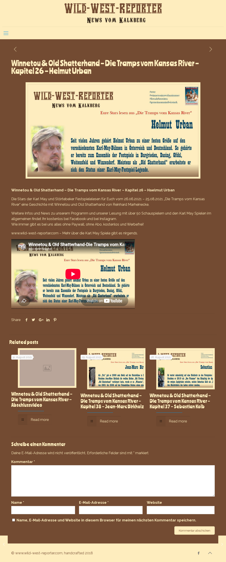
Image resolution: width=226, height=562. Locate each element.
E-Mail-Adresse (94, 502)
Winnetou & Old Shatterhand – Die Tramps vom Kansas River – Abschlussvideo (41, 399)
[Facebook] (198, 553)
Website (154, 502)
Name (17, 502)
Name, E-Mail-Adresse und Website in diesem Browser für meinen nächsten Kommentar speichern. (106, 520)
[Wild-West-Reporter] (113, 13)
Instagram (108, 219)
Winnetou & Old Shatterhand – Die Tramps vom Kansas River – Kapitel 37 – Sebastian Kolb (180, 400)
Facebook (78, 219)
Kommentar (23, 462)
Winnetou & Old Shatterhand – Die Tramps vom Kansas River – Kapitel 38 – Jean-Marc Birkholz (112, 400)
